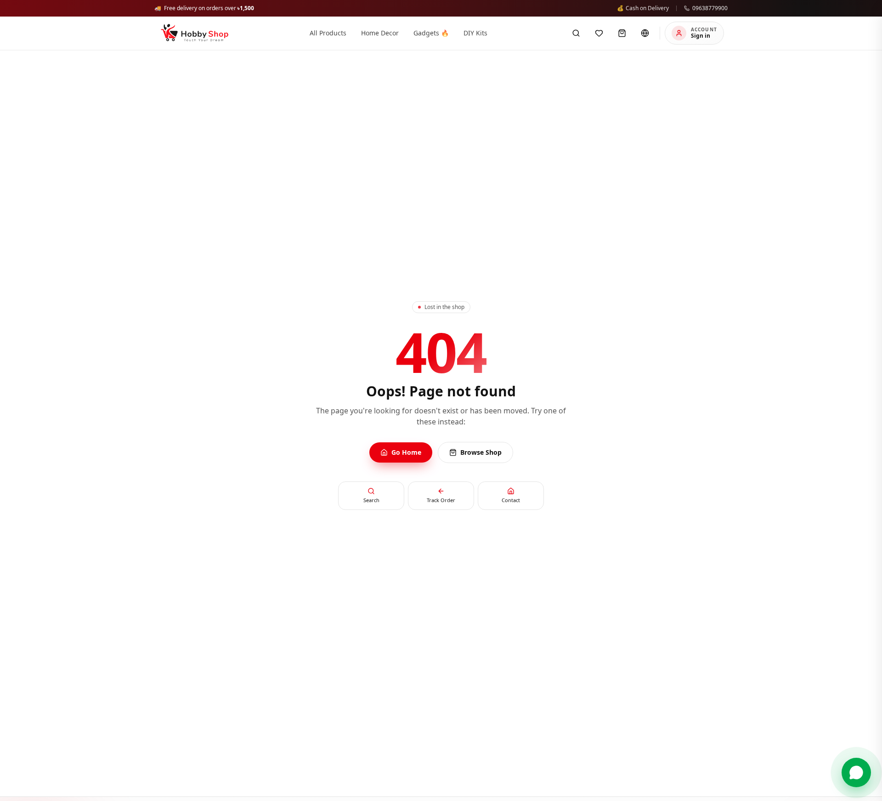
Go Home (406, 452)
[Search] (576, 33)
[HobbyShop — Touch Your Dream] (194, 33)
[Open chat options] (856, 772)
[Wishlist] (599, 33)
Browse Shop (481, 452)
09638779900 (710, 8)
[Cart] (622, 33)
